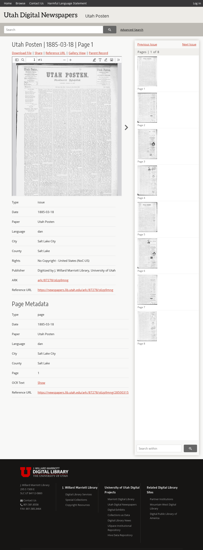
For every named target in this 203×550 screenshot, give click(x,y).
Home (8, 3)
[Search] (109, 29)
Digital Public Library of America (163, 516)
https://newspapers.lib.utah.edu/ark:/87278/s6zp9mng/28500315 (83, 392)
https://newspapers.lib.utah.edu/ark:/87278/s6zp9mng (75, 290)
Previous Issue (147, 44)
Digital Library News (119, 520)
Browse (20, 3)
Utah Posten (97, 16)
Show (41, 383)
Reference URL (55, 53)
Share (38, 53)
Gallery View (77, 53)
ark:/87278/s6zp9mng (53, 280)
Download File (22, 53)
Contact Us (36, 3)
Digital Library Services (78, 494)
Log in (197, 3)
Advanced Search (131, 30)
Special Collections (76, 499)
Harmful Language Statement (67, 3)
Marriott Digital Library (121, 499)
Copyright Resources (77, 505)
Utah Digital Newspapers (122, 504)
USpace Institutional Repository (119, 528)
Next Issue (189, 44)
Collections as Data (119, 515)
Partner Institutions (161, 499)
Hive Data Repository (120, 535)
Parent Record (98, 53)
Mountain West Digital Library (163, 506)
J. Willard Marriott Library (35, 485)
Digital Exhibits (116, 509)
